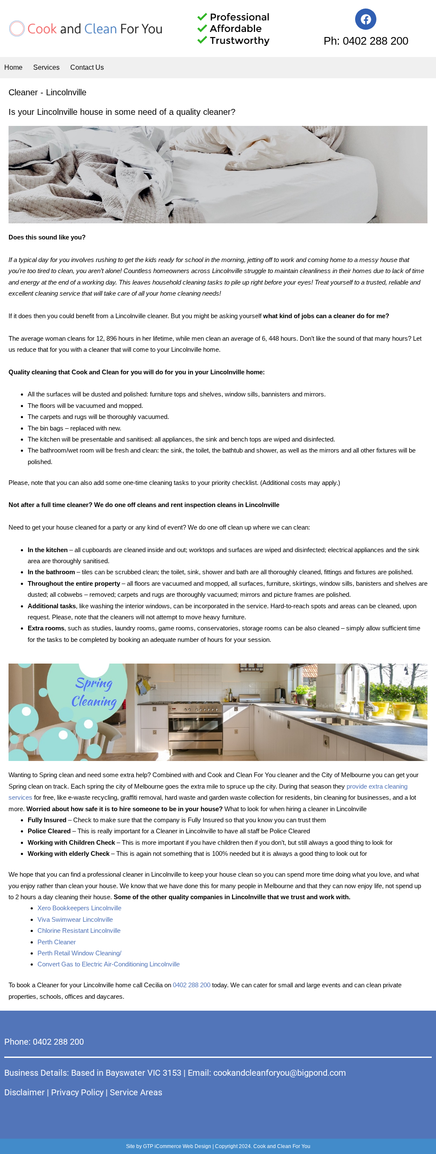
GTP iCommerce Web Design (177, 1146)
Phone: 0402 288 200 (44, 1042)
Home (13, 67)
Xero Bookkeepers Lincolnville (79, 908)
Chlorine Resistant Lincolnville (78, 930)
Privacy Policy (77, 1092)
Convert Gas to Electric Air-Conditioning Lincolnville (108, 964)
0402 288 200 (191, 985)
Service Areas (136, 1092)
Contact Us (87, 67)
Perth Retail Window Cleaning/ (79, 953)
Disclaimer (24, 1092)
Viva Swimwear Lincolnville (75, 919)
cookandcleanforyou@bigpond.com (279, 1073)
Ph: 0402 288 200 (366, 40)
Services (46, 67)
